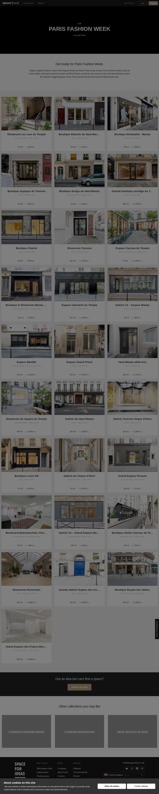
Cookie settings (141, 786)
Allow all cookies (111, 786)
